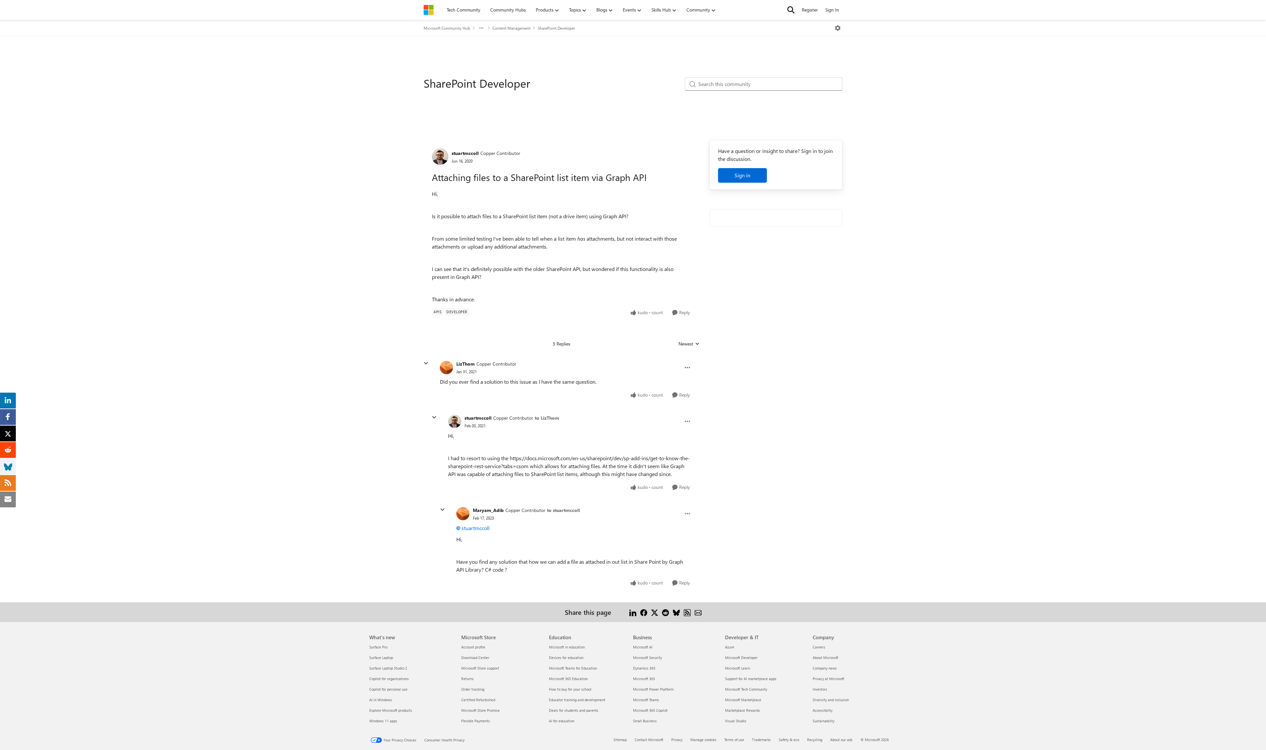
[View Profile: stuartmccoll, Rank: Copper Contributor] (440, 156)
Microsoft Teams (646, 699)
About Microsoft (825, 657)
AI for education (561, 720)
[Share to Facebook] (643, 612)
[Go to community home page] (429, 10)
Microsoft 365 (644, 678)
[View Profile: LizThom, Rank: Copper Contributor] (446, 367)
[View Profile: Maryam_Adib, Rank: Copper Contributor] (462, 513)
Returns (467, 678)
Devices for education (566, 657)
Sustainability (823, 720)
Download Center (475, 657)
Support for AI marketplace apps (750, 678)
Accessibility (822, 710)
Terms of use (734, 739)
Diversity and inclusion (831, 699)
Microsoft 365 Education (568, 678)
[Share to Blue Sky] (676, 612)
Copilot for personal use (388, 689)
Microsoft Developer (741, 657)
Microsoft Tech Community (746, 689)
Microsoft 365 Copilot (650, 710)
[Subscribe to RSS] (687, 612)
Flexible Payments (475, 720)
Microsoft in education (567, 647)
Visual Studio (735, 720)
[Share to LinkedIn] (632, 612)
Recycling (814, 739)
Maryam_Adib (488, 510)
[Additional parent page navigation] (481, 28)
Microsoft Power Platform (653, 689)
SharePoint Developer (556, 28)
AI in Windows (380, 699)
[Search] (791, 10)
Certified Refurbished (478, 699)
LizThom (465, 364)
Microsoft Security (647, 657)
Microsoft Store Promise (480, 710)
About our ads (841, 739)
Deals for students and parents (573, 710)
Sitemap (620, 739)
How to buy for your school (570, 689)
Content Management (511, 28)
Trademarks (761, 739)
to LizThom (547, 418)
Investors (820, 689)
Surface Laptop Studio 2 (388, 668)
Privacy (676, 739)
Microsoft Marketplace (743, 699)
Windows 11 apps (383, 720)
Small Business (645, 720)
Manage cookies (703, 739)
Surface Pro (378, 647)
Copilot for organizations (389, 678)
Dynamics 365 (644, 668)
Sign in (742, 175)
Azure (729, 647)
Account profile (473, 647)
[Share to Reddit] (665, 612)
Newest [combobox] (689, 344)
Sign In (832, 10)
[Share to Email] (698, 612)
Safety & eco (789, 739)
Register (810, 10)
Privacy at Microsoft (828, 678)
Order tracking (472, 689)
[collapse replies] (426, 363)
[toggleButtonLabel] (837, 28)
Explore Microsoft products (390, 710)
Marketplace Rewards (742, 710)
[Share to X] (654, 612)
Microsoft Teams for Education (573, 668)
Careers (819, 647)
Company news (825, 668)
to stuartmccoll (563, 510)
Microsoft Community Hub (447, 28)
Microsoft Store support (480, 668)
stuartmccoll (465, 153)
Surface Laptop (381, 657)
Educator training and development (577, 699)
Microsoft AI (642, 647)
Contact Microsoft (649, 739)
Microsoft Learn (737, 668)
